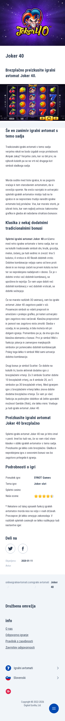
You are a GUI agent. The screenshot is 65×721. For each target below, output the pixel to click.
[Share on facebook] (23, 549)
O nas (9, 628)
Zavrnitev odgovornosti (20, 647)
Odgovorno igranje (17, 635)
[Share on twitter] (10, 549)
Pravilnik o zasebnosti (19, 641)
